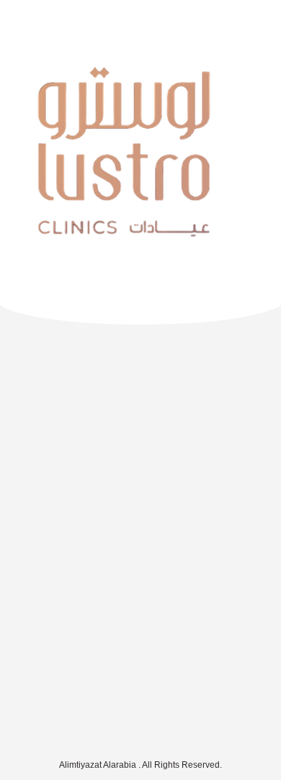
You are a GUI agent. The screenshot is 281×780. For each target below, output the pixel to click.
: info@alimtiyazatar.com (140, 716)
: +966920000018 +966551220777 (140, 687)
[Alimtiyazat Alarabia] (65, 23)
